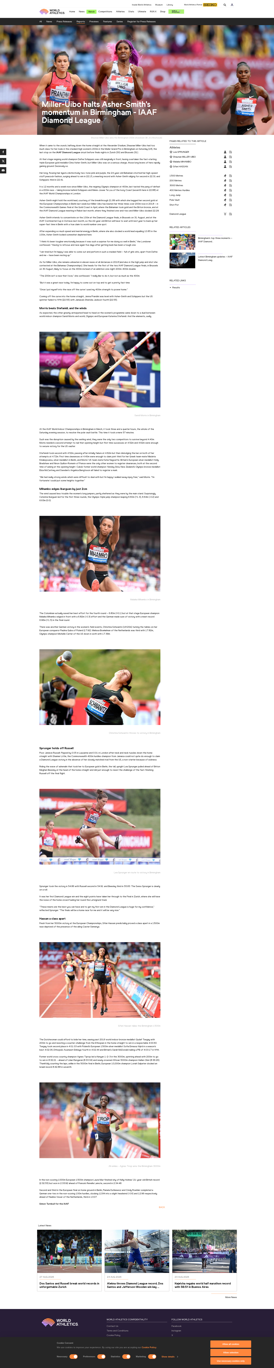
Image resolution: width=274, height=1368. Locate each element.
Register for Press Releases (141, 21)
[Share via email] (3, 170)
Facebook (176, 1326)
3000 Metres (176, 185)
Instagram (176, 1330)
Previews (94, 21)
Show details (168, 1356)
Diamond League (178, 214)
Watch (91, 11)
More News (231, 1297)
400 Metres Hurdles (180, 190)
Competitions (105, 11)
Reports (81, 21)
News (82, 11)
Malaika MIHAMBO (182, 161)
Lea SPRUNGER (181, 152)
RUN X (153, 11)
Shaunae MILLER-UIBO (184, 156)
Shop (162, 11)
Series (120, 21)
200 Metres (176, 180)
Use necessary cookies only (231, 1361)
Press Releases (64, 21)
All (40, 21)
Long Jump (175, 195)
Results (176, 287)
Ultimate (142, 11)
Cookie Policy (149, 1347)
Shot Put (174, 204)
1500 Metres (176, 175)
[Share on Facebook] (3, 152)
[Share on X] (3, 161)
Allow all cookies (230, 1344)
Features (107, 21)
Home (72, 11)
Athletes (120, 11)
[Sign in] (232, 5)
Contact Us (112, 1326)
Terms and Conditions (117, 1330)
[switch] (101, 1356)
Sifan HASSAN (180, 166)
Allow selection (230, 1352)
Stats (131, 11)
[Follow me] (171, 152)
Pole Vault (175, 200)
